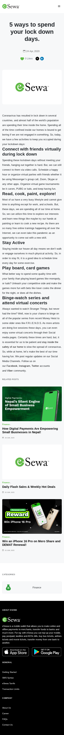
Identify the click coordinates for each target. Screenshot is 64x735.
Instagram (24, 366)
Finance (37, 587)
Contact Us (7, 725)
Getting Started (9, 672)
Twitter (35, 366)
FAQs (4, 719)
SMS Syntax (8, 678)
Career (5, 713)
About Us (6, 708)
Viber (10, 370)
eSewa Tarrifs (8, 683)
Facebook (12, 366)
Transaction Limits (10, 689)
